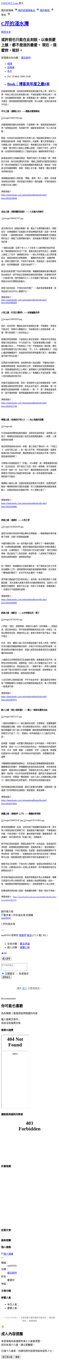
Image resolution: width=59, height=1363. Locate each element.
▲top (4, 952)
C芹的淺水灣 (15, 23)
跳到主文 (6, 32)
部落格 (11, 67)
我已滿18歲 (7, 1357)
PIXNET (14, 1317)
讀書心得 (25, 947)
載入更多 (6, 959)
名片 (9, 71)
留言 (29, 935)
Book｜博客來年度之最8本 (28, 84)
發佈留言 (6, 977)
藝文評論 (25, 943)
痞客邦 (22, 935)
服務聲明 (33, 1321)
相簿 (9, 64)
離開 (17, 1357)
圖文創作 (26, 57)
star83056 (6, 918)
